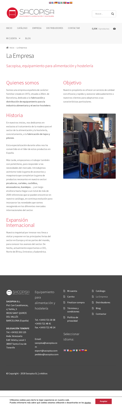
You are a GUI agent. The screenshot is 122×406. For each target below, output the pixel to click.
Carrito (71, 296)
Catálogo (100, 290)
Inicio (12, 47)
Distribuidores (103, 302)
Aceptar (103, 401)
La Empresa (102, 296)
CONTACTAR (74, 28)
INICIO (9, 28)
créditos (43, 373)
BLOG (28, 38)
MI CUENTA (11, 38)
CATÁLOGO (22, 28)
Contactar (101, 313)
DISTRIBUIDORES (54, 28)
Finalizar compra (76, 302)
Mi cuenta (72, 290)
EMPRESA (36, 28)
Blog (98, 308)
